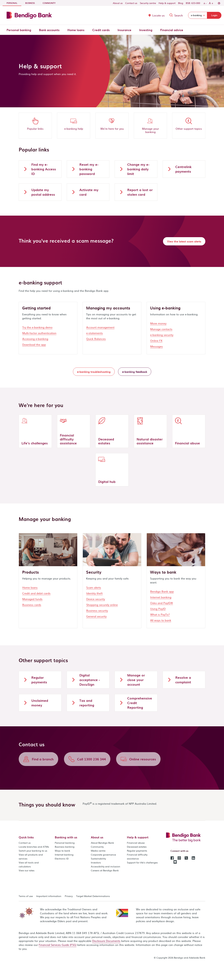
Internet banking (160, 597)
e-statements (94, 333)
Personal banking (19, 30)
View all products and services (31, 856)
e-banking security (161, 335)
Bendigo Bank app (162, 591)
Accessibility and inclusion (105, 866)
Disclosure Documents (106, 941)
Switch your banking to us (33, 850)
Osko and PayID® (161, 603)
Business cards (31, 605)
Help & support (167, 3)
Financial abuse (136, 842)
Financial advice (171, 30)
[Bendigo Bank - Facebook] (172, 857)
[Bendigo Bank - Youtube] (175, 861)
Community (49, 2)
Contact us (131, 3)
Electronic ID (62, 858)
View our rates (26, 870)
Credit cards (101, 30)
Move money (158, 323)
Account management (100, 327)
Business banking (64, 846)
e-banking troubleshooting (94, 372)
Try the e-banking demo (37, 327)
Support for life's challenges (142, 862)
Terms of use (26, 896)
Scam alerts (93, 587)
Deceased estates (137, 846)
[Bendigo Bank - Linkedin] (193, 857)
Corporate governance (103, 854)
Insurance (124, 30)
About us (118, 3)
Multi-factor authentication (39, 333)
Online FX (156, 341)
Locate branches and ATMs (34, 846)
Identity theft (94, 593)
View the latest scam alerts (184, 241)
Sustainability (98, 858)
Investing (145, 30)
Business (30, 2)
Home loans (75, 30)
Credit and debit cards (36, 593)
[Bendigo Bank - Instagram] (179, 857)
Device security (95, 599)
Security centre (148, 3)
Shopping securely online (102, 605)
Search (178, 15)
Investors (96, 862)
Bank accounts (49, 30)
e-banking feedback (134, 372)
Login (214, 15)
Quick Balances (96, 339)
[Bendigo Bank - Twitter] (186, 857)
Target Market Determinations (93, 896)
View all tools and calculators (29, 864)
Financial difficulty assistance (137, 856)
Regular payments (137, 850)
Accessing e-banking (35, 339)
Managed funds (32, 599)
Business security (97, 610)
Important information (48, 896)
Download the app (34, 344)
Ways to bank (62, 850)
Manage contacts (161, 329)
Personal (14, 2)
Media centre (98, 850)
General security (96, 616)
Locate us (158, 15)
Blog (180, 3)
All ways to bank (160, 620)
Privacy (69, 896)
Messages (156, 346)
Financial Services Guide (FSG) (57, 945)
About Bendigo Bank (102, 842)
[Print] (219, 3)
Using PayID (158, 609)
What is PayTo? (160, 614)
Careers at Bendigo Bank (105, 870)
